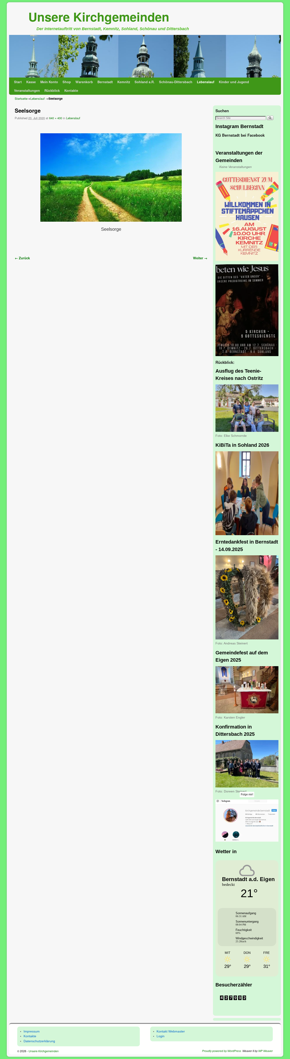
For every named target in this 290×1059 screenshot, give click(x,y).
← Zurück (22, 258)
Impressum (32, 1031)
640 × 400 (55, 118)
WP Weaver (265, 1051)
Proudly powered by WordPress (221, 1051)
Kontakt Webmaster (171, 1031)
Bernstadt (105, 82)
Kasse (31, 82)
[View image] (246, 216)
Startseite (21, 98)
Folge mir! (247, 794)
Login (160, 1036)
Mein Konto (49, 82)
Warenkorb (84, 82)
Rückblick (52, 90)
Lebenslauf (205, 82)
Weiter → (200, 258)
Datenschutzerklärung (39, 1041)
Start (18, 82)
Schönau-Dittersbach (175, 82)
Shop (67, 82)
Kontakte (71, 90)
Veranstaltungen (27, 90)
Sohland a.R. (145, 82)
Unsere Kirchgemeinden (98, 16)
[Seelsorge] (111, 177)
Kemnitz (123, 82)
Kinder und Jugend (234, 82)
